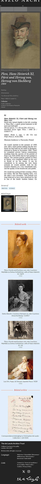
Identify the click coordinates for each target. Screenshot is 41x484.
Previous (7, 9)
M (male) (12, 188)
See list (20, 9)
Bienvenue (35, 454)
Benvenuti (20, 458)
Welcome (20, 454)
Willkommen (21, 456)
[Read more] (20, 267)
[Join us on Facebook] (18, 471)
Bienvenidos (30, 456)
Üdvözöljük (27, 454)
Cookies (19, 466)
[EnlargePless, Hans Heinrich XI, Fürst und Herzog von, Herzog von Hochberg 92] (7, 203)
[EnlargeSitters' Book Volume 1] (21, 203)
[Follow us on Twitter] (23, 471)
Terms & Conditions (31, 463)
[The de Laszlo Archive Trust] (20, 3)
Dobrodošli (27, 458)
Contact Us (20, 463)
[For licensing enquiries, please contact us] (28, 70)
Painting (4, 188)
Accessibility (21, 464)
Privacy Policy (27, 466)
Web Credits (29, 464)
